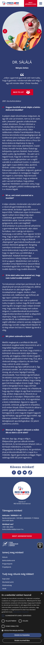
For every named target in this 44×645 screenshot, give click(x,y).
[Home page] (22, 490)
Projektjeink (6, 567)
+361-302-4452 (7, 527)
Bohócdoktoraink (8, 561)
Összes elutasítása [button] (22, 640)
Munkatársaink (8, 582)
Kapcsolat (6, 579)
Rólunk (4, 557)
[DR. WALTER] (39, 31)
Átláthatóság (7, 585)
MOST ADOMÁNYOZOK (22, 536)
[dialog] (22, 618)
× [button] (41, 594)
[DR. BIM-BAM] (5, 31)
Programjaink (7, 564)
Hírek (4, 589)
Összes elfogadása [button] (22, 635)
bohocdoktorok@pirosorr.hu (12, 529)
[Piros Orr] (10, 2)
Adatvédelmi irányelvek (21, 612)
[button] (22, 630)
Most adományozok (30, 3)
